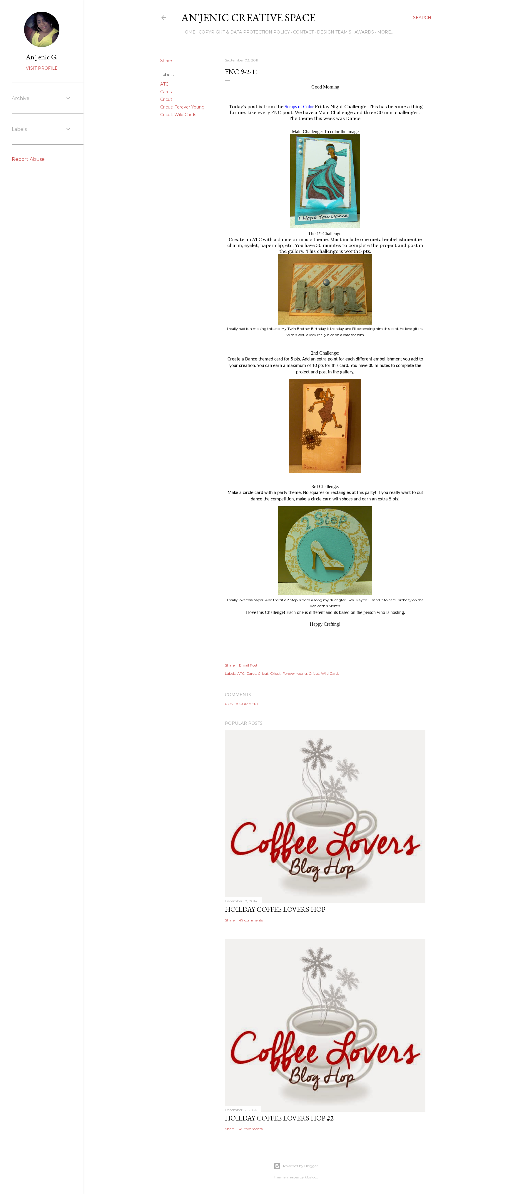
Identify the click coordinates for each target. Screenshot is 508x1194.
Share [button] (166, 60)
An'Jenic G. (42, 56)
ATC (164, 84)
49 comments (251, 920)
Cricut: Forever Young (182, 107)
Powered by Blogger (300, 1166)
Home (188, 32)
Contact (303, 32)
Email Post (248, 665)
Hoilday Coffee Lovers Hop (275, 909)
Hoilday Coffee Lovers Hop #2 (279, 1118)
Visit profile (42, 68)
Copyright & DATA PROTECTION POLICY (244, 32)
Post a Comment (242, 704)
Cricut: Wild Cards (178, 114)
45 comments (251, 1129)
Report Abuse (28, 159)
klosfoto (311, 1177)
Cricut (166, 99)
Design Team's (334, 32)
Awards (364, 32)
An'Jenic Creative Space (248, 17)
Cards (166, 91)
